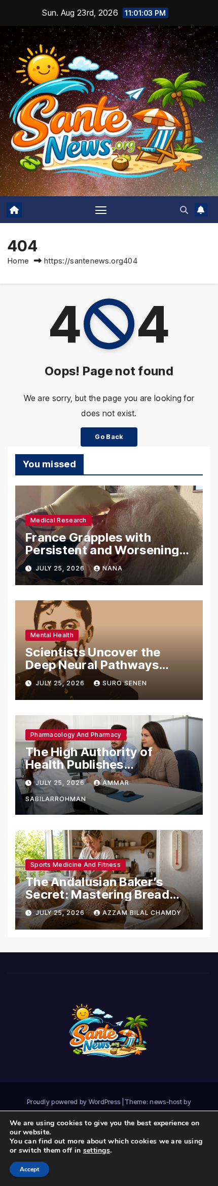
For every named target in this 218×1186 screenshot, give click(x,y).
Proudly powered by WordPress (74, 1101)
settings (96, 1150)
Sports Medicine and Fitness (75, 864)
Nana (112, 568)
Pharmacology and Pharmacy (75, 734)
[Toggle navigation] (101, 210)
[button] (184, 210)
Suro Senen (124, 683)
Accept (29, 1169)
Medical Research (58, 520)
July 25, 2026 (61, 568)
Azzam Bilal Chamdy (141, 912)
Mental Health (52, 635)
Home (18, 261)
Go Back (109, 437)
